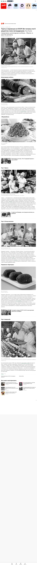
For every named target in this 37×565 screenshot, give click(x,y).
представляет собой (25, 362)
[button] (18, 23)
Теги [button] (5, 373)
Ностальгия (7, 384)
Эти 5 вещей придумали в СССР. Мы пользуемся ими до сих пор (29, 383)
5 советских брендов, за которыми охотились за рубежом (22, 213)
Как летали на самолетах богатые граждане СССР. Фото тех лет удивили (11, 383)
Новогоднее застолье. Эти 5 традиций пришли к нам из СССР (22, 159)
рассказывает (18, 300)
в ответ (13, 257)
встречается (23, 110)
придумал (11, 201)
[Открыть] (11, 1)
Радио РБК (9, 1)
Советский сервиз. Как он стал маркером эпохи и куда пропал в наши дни (11, 388)
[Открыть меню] (35, 1)
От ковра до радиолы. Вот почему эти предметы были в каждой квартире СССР (29, 388)
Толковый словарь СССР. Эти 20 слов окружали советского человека (22, 311)
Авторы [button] (2, 373)
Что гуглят (6, 393)
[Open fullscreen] (34, 81)
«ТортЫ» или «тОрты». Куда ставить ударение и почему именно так (11, 392)
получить (15, 259)
